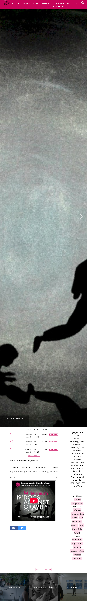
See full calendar (32, 455)
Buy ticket (53, 434)
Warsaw (15, 3)
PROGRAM (26, 3)
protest (77, 554)
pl (79, 3)
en (75, 3)
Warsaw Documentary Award (77, 514)
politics (77, 547)
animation (77, 539)
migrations (77, 543)
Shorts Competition (77, 501)
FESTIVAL (45, 3)
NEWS (35, 3)
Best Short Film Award (78, 529)
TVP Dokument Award (77, 521)
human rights (77, 551)
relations (77, 558)
